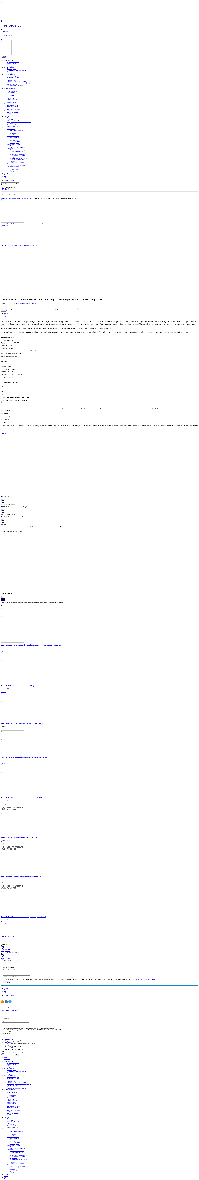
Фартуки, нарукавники (13, 84)
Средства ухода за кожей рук (17, 162)
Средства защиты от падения (14, 164)
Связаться (3, 433)
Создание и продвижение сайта (9, 1010)
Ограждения (13, 171)
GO (1, 1012)
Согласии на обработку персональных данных (142, 979)
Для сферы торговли (12, 106)
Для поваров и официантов (14, 109)
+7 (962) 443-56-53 (17, 26)
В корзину (3, 310)
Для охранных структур (13, 105)
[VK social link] (6, 1001)
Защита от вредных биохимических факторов (19, 83)
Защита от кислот (11, 80)
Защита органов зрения (13, 136)
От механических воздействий (18, 152)
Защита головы (11, 129)
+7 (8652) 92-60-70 (8, 1045)
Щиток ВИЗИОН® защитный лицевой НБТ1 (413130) (19, 837)
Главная (3, 198)
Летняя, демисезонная (13, 112)
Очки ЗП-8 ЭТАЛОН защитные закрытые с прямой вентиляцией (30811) (20, 245)
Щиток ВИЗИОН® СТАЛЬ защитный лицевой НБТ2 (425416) (22, 723)
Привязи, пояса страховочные (18, 165)
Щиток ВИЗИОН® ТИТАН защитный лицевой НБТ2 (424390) (22, 876)
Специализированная (12, 126)
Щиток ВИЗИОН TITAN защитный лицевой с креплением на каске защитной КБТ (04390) (31, 645)
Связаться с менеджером (7, 936)
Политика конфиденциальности (9, 1007)
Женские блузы (11, 97)
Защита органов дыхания (13, 144)
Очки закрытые (14, 138)
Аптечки (12, 168)
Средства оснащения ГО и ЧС (15, 166)
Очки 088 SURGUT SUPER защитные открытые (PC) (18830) (21, 798)
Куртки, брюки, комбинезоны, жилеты (17, 70)
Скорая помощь (11, 95)
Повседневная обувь (12, 124)
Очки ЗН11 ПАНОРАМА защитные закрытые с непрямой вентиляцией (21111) (22, 223)
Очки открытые (14, 140)
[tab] (101, 313)
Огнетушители (14, 169)
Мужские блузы (11, 92)
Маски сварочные (14, 143)
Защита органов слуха (13, 131)
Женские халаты (11, 101)
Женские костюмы (12, 99)
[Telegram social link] (10, 1001)
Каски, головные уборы (16, 130)
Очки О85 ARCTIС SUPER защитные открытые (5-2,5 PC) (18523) (23, 917)
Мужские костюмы (12, 91)
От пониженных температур (17, 150)
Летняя (9, 117)
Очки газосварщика (15, 141)
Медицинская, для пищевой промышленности (19, 122)
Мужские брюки (11, 94)
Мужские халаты (11, 90)
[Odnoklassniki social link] (2, 1001)
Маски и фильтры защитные (17, 147)
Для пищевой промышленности (18, 158)
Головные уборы (11, 63)
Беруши (12, 134)
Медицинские (13, 157)
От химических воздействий (17, 154)
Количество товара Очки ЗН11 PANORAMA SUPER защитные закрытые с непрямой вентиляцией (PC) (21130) (32, 309)
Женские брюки (11, 98)
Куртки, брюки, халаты (13, 62)
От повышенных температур (17, 151)
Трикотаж (9, 66)
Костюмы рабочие (11, 69)
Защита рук (10, 148)
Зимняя (9, 113)
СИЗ (6, 198)
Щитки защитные (14, 137)
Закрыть (3, 1053)
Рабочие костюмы (11, 64)
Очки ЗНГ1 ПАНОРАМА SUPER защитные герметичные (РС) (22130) (24, 757)
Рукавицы (12, 161)
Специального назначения (17, 159)
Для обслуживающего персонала (15, 108)
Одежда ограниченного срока (15, 85)
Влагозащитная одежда (13, 77)
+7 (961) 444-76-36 (8, 35)
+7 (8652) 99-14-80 (8, 26)
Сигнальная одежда (12, 78)
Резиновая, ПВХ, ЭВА (13, 120)
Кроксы (12, 123)
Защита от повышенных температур (16, 81)
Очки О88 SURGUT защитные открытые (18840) (17, 686)
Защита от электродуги (13, 76)
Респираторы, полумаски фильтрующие (20, 145)
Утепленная (10, 119)
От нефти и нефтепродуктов (17, 155)
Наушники (13, 133)
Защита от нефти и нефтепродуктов (16, 87)
